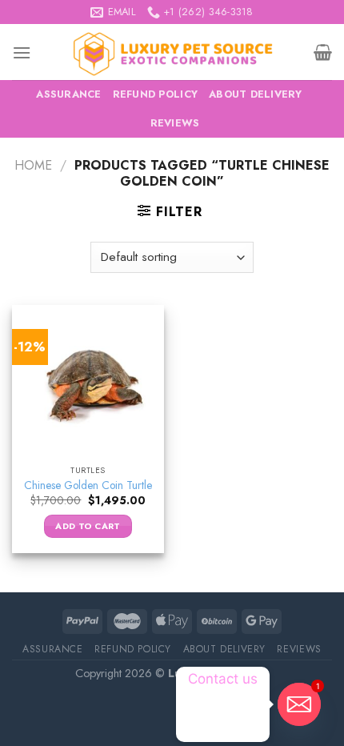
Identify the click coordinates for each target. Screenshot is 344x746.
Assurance (68, 94)
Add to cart (88, 525)
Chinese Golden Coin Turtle (88, 486)
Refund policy (155, 94)
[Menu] (21, 52)
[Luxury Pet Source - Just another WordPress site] (172, 52)
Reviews (175, 122)
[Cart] (323, 52)
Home (33, 165)
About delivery (255, 94)
